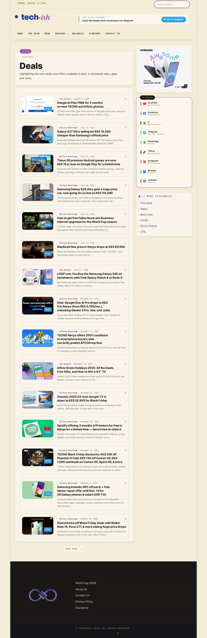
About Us (81, 589)
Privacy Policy (84, 601)
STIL (143, 231)
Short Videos (148, 226)
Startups (94, 33)
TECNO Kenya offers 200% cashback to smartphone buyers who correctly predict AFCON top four (82, 339)
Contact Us (112, 33)
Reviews (60, 33)
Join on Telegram (175, 19)
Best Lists (146, 214)
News (47, 33)
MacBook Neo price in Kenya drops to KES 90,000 (91, 247)
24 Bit (144, 220)
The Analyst (65, 99)
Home (20, 33)
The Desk (34, 33)
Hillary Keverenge (68, 128)
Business (78, 33)
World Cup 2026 (85, 583)
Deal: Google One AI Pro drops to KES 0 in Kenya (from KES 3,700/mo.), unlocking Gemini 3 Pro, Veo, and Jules (83, 306)
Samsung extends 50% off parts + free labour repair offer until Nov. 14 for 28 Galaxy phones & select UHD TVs (83, 490)
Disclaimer (82, 607)
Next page (72, 549)
